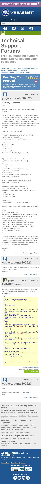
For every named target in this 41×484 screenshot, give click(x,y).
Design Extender (33, 416)
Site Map (23, 462)
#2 (38, 259)
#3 (38, 280)
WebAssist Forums (9, 68)
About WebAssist (6, 443)
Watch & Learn (17, 443)
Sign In (18, 20)
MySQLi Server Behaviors (27, 68)
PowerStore (4, 432)
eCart (2, 417)
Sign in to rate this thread (32, 76)
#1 (38, 94)
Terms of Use (5, 462)
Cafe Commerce (24, 438)
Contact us (4, 445)
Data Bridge (13, 416)
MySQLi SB (22, 416)
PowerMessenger (25, 432)
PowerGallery (14, 432)
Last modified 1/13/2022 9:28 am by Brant (15, 86)
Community (27, 443)
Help (34, 443)
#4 (38, 380)
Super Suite (4, 416)
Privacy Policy (14, 462)
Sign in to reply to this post (31, 253)
